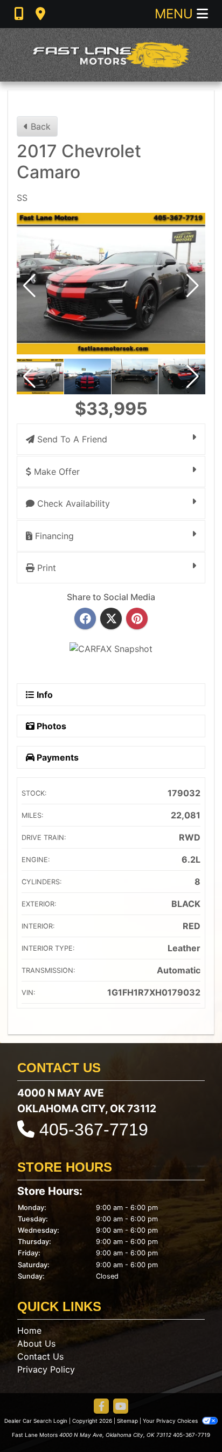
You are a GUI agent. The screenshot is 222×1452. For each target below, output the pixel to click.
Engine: (36, 860)
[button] (192, 286)
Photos (50, 726)
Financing (53, 535)
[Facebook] (85, 619)
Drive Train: (44, 837)
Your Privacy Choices (171, 1420)
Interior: (38, 926)
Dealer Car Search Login (35, 1420)
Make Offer (55, 471)
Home (29, 1330)
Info (43, 694)
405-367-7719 (93, 1129)
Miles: (33, 815)
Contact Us (40, 1356)
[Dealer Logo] (111, 55)
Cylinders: (42, 882)
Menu (176, 14)
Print (45, 567)
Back (39, 126)
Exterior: (39, 904)
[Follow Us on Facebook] (101, 1407)
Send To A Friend (70, 439)
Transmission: (48, 970)
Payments (56, 757)
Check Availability (72, 503)
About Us (36, 1343)
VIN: (29, 993)
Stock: (34, 793)
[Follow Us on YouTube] (120, 1407)
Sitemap (127, 1420)
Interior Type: (48, 948)
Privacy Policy (46, 1369)
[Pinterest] (137, 619)
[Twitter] (111, 619)
